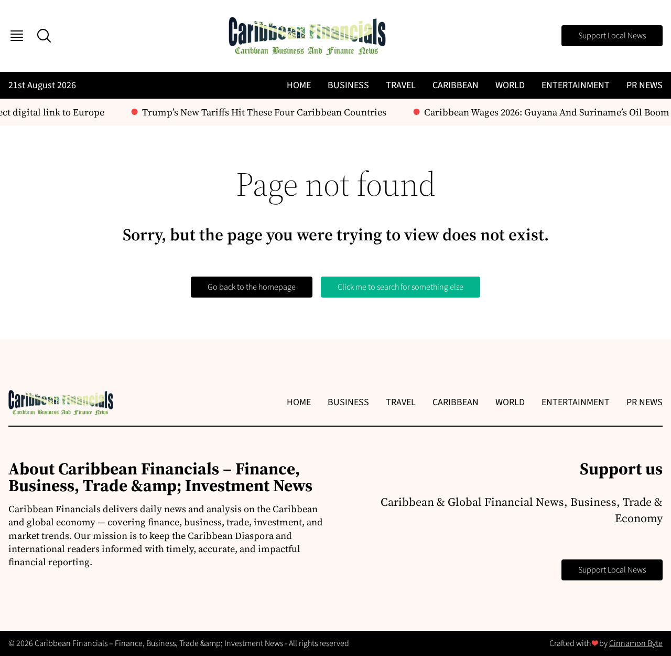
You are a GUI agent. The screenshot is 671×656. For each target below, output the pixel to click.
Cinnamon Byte (636, 643)
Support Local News (612, 35)
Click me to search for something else (400, 287)
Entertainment (576, 85)
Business (348, 85)
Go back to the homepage (252, 287)
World (510, 85)
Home (299, 85)
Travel (401, 85)
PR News (644, 85)
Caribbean (455, 85)
